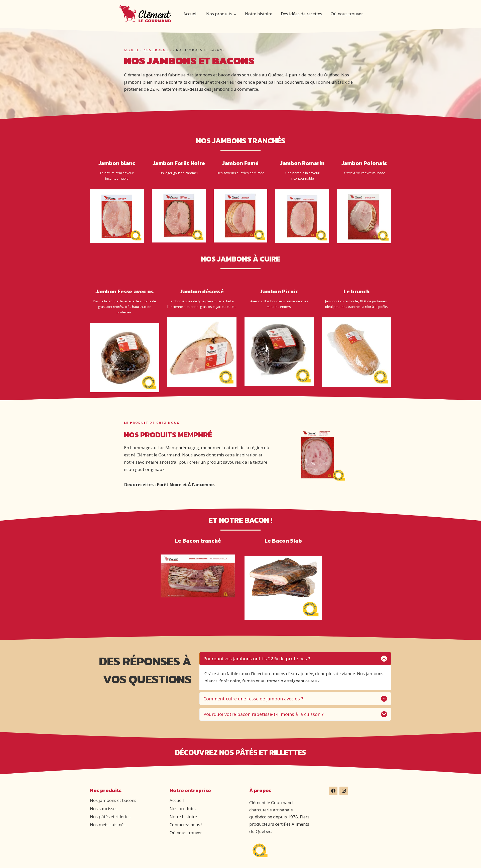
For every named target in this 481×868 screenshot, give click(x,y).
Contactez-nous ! (186, 824)
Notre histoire (258, 14)
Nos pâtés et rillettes (110, 816)
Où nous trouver (347, 14)
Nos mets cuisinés (108, 824)
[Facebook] (333, 791)
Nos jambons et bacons (113, 800)
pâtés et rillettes (270, 752)
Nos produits (158, 50)
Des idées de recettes (301, 14)
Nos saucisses (103, 808)
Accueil (190, 14)
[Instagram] (343, 791)
